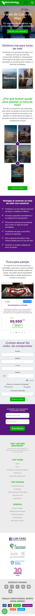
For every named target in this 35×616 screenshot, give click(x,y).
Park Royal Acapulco (17, 514)
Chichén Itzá (17, 473)
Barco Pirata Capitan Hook (17, 476)
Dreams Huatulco (17, 508)
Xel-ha (17, 467)
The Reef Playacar (17, 517)
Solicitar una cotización (17, 31)
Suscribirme (17, 428)
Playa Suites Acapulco (17, 520)
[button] (4, 376)
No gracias (27, 387)
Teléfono (17, 372)
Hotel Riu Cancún (17, 495)
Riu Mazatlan (17, 489)
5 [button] (22, 333)
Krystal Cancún (17, 498)
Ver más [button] (17, 326)
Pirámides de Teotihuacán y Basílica (17, 470)
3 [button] (16, 333)
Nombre (17, 351)
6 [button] (24, 333)
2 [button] (13, 333)
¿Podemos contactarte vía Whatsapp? (17, 384)
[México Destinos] (10, 2)
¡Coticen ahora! (17, 188)
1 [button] (10, 333)
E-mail (17, 365)
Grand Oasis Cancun (17, 486)
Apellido (17, 358)
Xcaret (17, 463)
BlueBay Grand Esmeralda (17, 511)
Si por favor (9, 387)
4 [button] (19, 333)
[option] (9, 78)
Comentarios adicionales (17, 390)
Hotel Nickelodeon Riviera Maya (17, 492)
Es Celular (30, 380)
